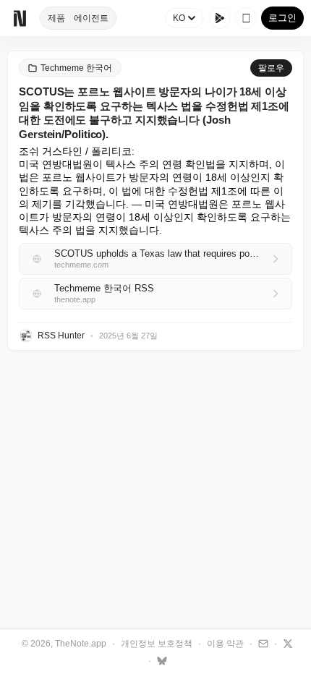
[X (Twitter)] (286, 643)
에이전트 (91, 18)
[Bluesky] (160, 660)
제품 (56, 18)
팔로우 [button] (271, 68)
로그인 (282, 17)
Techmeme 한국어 (76, 68)
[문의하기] (261, 643)
